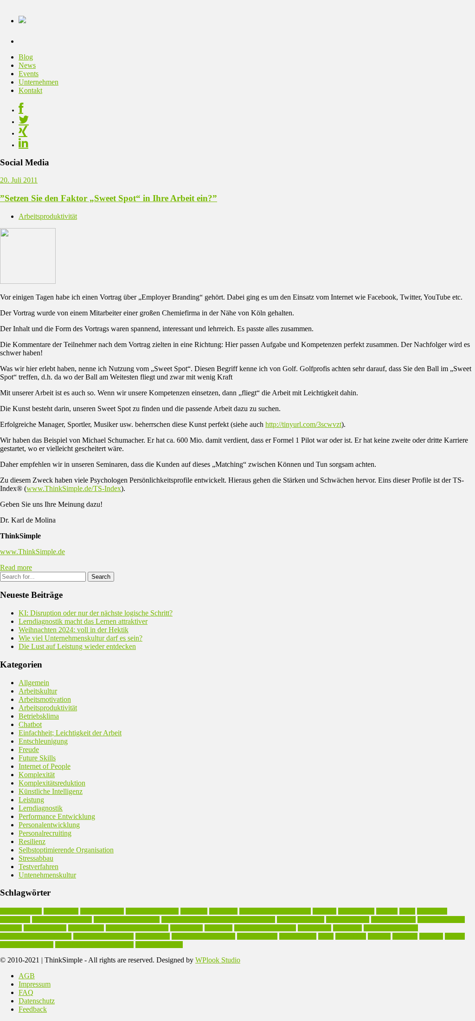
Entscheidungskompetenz (127, 919)
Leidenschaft (314, 927)
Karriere (11, 927)
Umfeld (455, 936)
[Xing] (23, 133)
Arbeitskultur (38, 691)
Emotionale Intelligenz (62, 919)
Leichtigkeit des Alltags (265, 927)
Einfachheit (15, 919)
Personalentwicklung (49, 825)
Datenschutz (37, 1001)
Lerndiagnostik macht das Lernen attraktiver (83, 621)
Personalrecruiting (45, 833)
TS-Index (404, 936)
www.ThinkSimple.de (32, 552)
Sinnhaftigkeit (297, 936)
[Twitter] (24, 121)
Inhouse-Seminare (441, 919)
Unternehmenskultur (26, 944)
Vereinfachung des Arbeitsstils (94, 944)
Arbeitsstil (193, 911)
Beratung (324, 911)
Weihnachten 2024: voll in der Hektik (73, 630)
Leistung (31, 800)
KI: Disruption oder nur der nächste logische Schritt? (96, 613)
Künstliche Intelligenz (51, 791)
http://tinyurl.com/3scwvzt (303, 424)
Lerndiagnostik (41, 808)
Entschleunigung (43, 741)
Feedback (33, 1009)
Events (29, 74)
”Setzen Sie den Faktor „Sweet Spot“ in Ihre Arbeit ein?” (108, 198)
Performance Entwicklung (57, 816)
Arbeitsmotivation (45, 699)
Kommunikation (45, 927)
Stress (326, 936)
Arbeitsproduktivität (48, 216)
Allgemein (34, 683)
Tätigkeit (431, 936)
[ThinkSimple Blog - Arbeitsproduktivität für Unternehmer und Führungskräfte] (22, 18)
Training (379, 936)
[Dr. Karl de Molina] (28, 281)
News (27, 65)
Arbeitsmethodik (102, 911)
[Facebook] (21, 110)
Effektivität (432, 911)
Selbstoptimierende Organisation (66, 850)
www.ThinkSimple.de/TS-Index (73, 488)
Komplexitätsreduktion (52, 783)
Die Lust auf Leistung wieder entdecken (77, 646)
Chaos (407, 911)
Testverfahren (38, 866)
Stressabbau (36, 858)
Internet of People (45, 766)
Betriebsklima (39, 716)
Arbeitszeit (223, 911)
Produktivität (152, 936)
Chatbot (30, 724)
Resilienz (32, 841)
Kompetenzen (86, 927)
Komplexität (37, 775)
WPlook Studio (217, 960)
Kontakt (30, 90)
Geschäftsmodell (347, 919)
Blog (26, 57)
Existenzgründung (300, 919)
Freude (29, 749)
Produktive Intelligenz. (103, 936)
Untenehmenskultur (47, 875)
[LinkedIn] (23, 145)
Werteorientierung (159, 944)
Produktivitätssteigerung (203, 936)
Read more (16, 567)
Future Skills (37, 758)
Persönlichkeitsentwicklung (35, 936)
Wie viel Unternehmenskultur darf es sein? (80, 638)
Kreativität (218, 927)
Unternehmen (38, 82)
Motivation (347, 927)
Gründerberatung (393, 919)
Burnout (387, 911)
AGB (27, 976)
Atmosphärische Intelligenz (275, 911)
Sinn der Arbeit (257, 936)
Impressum (35, 984)
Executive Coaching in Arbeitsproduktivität (218, 919)
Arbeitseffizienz (21, 911)
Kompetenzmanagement (137, 927)
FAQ (26, 992)
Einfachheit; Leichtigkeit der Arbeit (70, 733)
